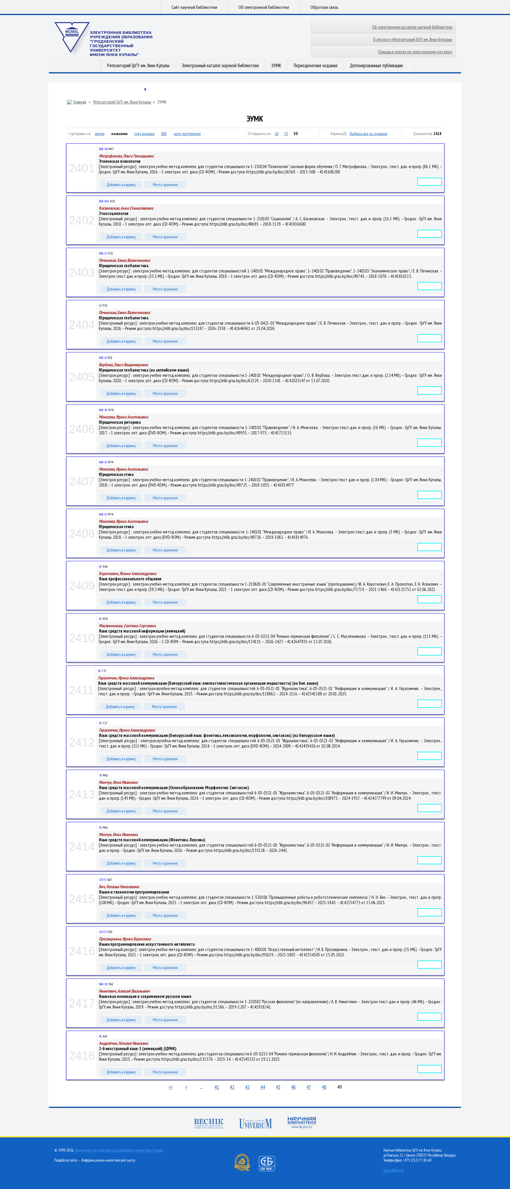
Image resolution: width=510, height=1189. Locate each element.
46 (293, 1086)
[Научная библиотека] (302, 1123)
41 (216, 1086)
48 (324, 1086)
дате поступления (187, 133)
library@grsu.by (393, 1170)
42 (232, 1086)
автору (99, 133)
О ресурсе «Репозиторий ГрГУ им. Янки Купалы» (412, 39)
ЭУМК (276, 65)
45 (278, 1086)
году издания (144, 133)
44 (262, 1086)
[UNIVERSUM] (255, 1124)
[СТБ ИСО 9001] (270, 1169)
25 (286, 133)
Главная (79, 102)
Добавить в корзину (121, 184)
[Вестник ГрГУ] (208, 1124)
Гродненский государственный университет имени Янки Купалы (119, 1150)
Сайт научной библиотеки (194, 7)
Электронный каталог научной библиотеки (220, 65)
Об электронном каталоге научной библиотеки (412, 27)
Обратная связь (324, 7)
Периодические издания (315, 65)
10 (276, 133)
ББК (164, 133)
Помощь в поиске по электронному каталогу (415, 52)
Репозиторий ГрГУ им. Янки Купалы (138, 65)
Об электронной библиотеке (263, 7)
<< (171, 1086)
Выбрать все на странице (369, 133)
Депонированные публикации (376, 65)
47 (308, 1086)
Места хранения (165, 184)
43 (247, 1086)
